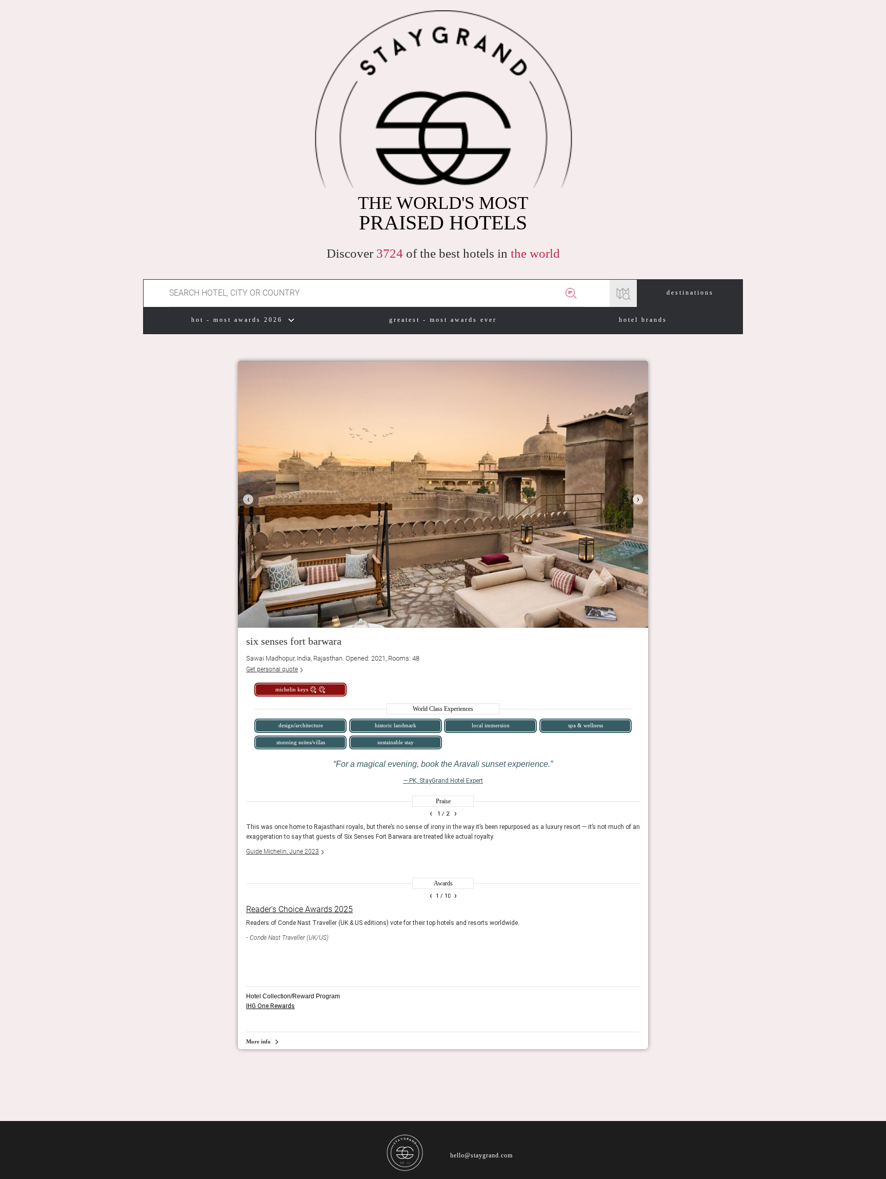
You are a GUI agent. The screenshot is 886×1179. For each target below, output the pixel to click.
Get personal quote (272, 669)
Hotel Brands (643, 319)
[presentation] (248, 499)
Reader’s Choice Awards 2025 (299, 909)
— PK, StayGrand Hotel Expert (443, 780)
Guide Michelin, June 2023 (282, 851)
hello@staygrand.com (481, 1155)
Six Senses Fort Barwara (293, 641)
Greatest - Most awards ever (443, 319)
